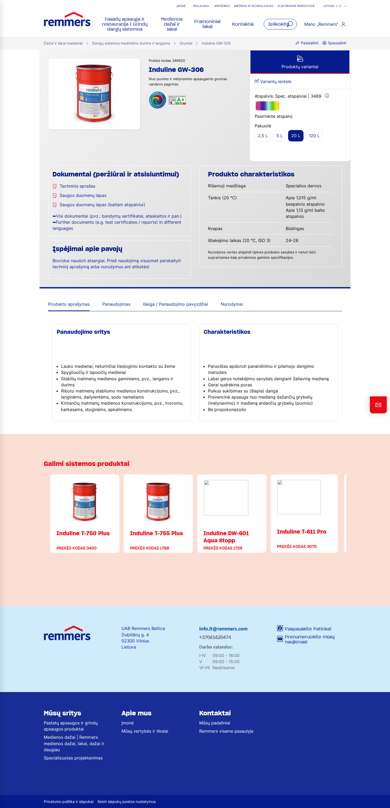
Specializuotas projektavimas (73, 758)
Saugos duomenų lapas (83, 195)
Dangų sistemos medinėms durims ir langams (131, 43)
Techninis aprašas (77, 186)
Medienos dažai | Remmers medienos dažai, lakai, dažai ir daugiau (74, 743)
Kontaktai (243, 24)
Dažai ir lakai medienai (63, 43)
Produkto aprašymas (69, 304)
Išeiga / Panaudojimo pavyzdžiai (175, 304)
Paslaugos (201, 6)
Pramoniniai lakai (207, 24)
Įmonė (181, 6)
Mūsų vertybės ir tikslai (145, 731)
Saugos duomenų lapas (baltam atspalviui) (102, 204)
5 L (279, 135)
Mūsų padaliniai (214, 722)
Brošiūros (222, 6)
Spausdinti (337, 43)
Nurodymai (232, 304)
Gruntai (186, 43)
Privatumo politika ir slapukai (68, 801)
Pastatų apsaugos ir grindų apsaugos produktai (71, 726)
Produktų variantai (299, 66)
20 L (295, 135)
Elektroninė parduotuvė (296, 6)
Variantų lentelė (275, 81)
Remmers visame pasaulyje (226, 731)
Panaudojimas (116, 304)
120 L (314, 135)
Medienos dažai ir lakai (172, 24)
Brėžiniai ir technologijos (254, 6)
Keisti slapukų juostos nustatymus (127, 801)
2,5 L (263, 135)
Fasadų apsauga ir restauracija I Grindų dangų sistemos (125, 24)
